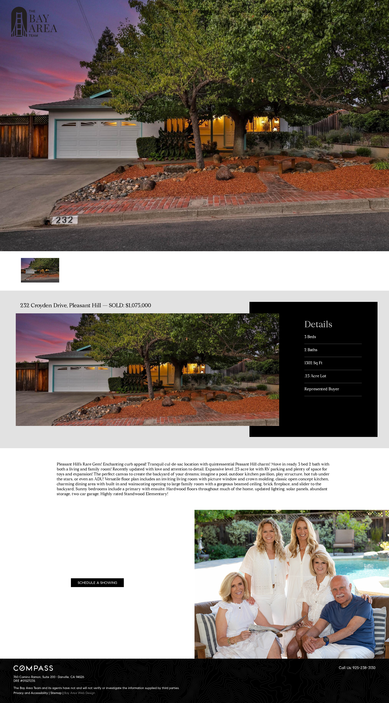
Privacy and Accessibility (31, 693)
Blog (318, 11)
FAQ (301, 11)
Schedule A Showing (97, 583)
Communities (240, 11)
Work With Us (275, 11)
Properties (208, 11)
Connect (341, 11)
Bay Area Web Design (79, 693)
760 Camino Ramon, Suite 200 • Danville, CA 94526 (49, 677)
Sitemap (56, 693)
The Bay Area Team (34, 22)
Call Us (366, 11)
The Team (180, 11)
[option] (40, 270)
